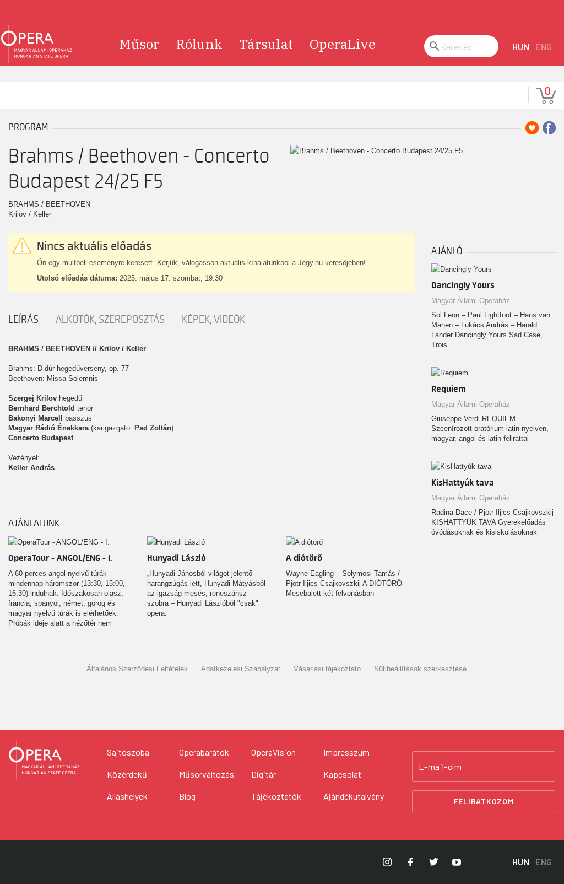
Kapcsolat (342, 774)
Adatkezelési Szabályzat (240, 669)
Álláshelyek (127, 796)
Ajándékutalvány (353, 796)
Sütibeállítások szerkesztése (420, 669)
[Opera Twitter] (433, 862)
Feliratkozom (484, 801)
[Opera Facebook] (410, 862)
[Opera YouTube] (456, 862)
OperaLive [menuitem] (343, 44)
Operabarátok (204, 752)
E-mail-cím (440, 766)
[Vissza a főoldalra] (36, 44)
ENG (543, 46)
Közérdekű (127, 774)
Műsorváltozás (206, 774)
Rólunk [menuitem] (199, 44)
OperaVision (273, 752)
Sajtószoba (128, 752)
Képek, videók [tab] (213, 320)
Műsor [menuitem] (139, 44)
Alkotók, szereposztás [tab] (110, 320)
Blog (187, 796)
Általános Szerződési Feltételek (137, 669)
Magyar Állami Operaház (470, 301)
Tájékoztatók (276, 796)
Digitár (263, 774)
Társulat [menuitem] (266, 44)
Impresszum (346, 752)
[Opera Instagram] (387, 862)
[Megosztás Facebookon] (549, 127)
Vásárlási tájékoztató (327, 669)
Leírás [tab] (23, 320)
